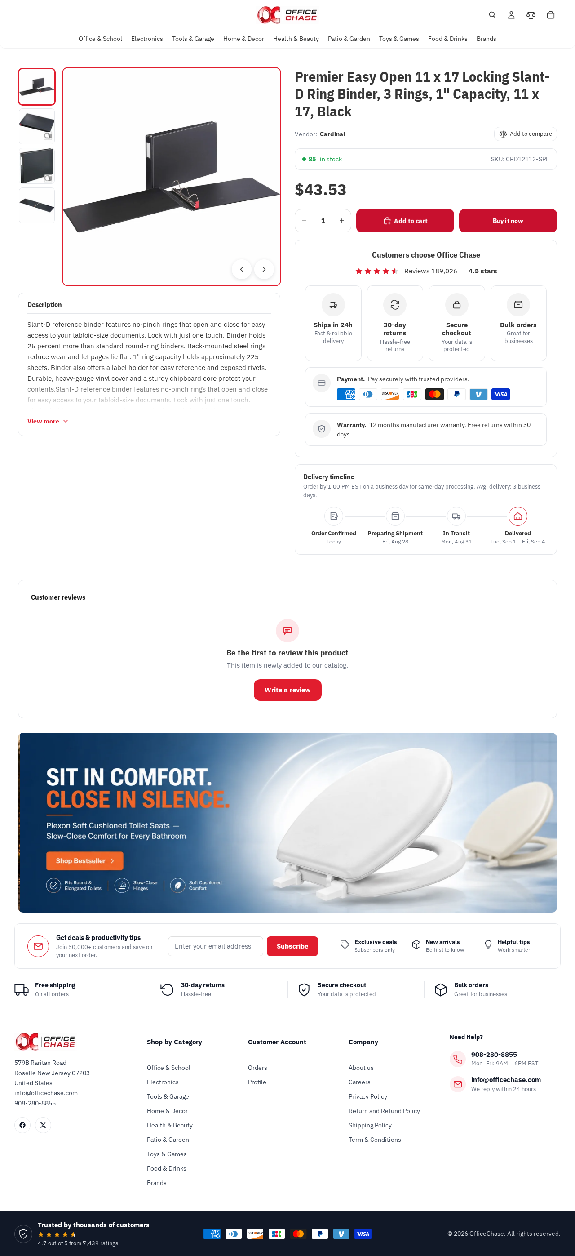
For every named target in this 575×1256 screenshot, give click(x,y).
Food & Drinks (166, 1168)
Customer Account (277, 1042)
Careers (360, 1082)
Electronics (163, 1082)
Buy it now (508, 221)
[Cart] (551, 15)
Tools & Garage (168, 1096)
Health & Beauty (170, 1125)
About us (361, 1068)
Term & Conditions (375, 1140)
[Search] (492, 15)
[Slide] (287, 823)
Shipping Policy (370, 1125)
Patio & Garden (168, 1140)
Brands (157, 1183)
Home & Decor (167, 1111)
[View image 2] (37, 126)
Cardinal (332, 134)
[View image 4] (37, 205)
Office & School (168, 1068)
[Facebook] (22, 1125)
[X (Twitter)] (43, 1125)
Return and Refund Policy (384, 1111)
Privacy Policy (368, 1096)
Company (363, 1042)
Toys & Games (167, 1154)
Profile (257, 1082)
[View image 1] (37, 87)
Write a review (288, 690)
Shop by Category (174, 1042)
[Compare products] (531, 15)
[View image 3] (37, 166)
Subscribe (292, 946)
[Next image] (264, 269)
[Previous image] (242, 269)
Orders (257, 1068)
